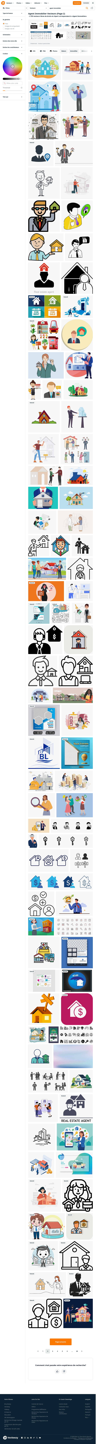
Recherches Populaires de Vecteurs (40, 1413)
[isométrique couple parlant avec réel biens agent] (41, 1165)
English (87, 1404)
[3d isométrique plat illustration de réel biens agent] (74, 805)
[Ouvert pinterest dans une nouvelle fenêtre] (31, 1437)
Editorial (37, 3)
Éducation (7, 1415)
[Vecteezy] (3, 3)
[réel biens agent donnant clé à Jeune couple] (39, 695)
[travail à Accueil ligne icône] (76, 671)
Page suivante (60, 1342)
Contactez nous (64, 1407)
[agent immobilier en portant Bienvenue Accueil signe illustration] (82, 545)
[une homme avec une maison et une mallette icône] (77, 1195)
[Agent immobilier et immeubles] (44, 335)
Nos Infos (62, 1409)
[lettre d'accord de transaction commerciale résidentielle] (42, 522)
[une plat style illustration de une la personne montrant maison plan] (79, 365)
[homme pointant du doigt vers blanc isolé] (32, 841)
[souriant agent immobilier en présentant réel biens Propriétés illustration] (43, 126)
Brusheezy (7, 1404)
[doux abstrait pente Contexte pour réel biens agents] (73, 1056)
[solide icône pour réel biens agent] (77, 278)
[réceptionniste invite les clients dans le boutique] (41, 926)
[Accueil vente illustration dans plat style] (43, 449)
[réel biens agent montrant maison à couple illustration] (43, 1108)
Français (87, 1415)
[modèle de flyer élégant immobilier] (77, 952)
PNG (44, 51)
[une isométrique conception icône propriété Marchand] (77, 216)
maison (63, 51)
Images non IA (9, 29)
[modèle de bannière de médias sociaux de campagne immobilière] (77, 753)
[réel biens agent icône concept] (44, 278)
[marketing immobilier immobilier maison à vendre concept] (77, 183)
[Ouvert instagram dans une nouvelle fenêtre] (25, 1437)
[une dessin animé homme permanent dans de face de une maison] (43, 1256)
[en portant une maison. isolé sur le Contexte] (43, 498)
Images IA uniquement (12, 26)
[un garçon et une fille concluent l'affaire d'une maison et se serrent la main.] (45, 475)
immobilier (73, 51)
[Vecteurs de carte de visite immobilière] (44, 981)
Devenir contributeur (63, 1413)
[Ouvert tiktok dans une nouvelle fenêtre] (34, 1437)
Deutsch (87, 1412)
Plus (45, 3)
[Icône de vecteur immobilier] (77, 1009)
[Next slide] (90, 51)
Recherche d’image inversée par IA (13, 1421)
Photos (18, 3)
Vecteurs (9, 3)
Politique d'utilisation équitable (82, 1439)
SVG (34, 51)
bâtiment (85, 51)
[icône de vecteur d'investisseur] (45, 639)
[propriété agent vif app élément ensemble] (77, 335)
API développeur (9, 1417)
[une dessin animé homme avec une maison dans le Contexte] (60, 545)
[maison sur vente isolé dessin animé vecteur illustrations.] (79, 591)
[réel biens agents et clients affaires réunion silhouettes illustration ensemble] (48, 1081)
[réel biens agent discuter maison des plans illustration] (44, 96)
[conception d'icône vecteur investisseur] (79, 1226)
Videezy (6, 1409)
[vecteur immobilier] (44, 416)
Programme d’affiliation (39, 1409)
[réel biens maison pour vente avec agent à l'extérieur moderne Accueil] (81, 1081)
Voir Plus (83, 35)
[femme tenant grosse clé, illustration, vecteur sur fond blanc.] (34, 390)
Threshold (6, 88)
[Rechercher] (87, 8)
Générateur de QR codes (12, 1429)
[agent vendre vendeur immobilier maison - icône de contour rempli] (44, 216)
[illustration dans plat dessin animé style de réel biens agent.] (73, 695)
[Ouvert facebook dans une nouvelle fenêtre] (22, 1437)
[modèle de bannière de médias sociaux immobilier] (44, 720)
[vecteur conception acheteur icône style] (45, 1313)
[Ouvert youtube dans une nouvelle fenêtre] (40, 1437)
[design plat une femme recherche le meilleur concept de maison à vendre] (44, 1195)
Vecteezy (7, 1407)
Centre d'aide (63, 1404)
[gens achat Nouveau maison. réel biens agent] (74, 1165)
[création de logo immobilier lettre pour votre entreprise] (44, 753)
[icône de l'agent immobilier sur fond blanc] (41, 153)
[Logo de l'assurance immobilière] (77, 981)
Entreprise (7, 1412)
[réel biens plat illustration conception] (78, 390)
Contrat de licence (37, 1404)
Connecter (86, 3)
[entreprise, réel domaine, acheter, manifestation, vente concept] (75, 522)
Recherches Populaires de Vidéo (40, 1421)
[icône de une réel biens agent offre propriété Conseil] (79, 247)
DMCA (33, 1407)
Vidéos (28, 3)
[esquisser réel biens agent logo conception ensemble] (66, 841)
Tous (6, 24)
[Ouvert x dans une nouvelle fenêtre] (37, 1437)
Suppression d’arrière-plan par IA (12, 1425)
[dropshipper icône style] (76, 1256)
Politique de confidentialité (85, 1438)
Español (87, 1407)
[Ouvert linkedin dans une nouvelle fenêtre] (28, 1437)
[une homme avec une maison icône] (42, 671)
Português (88, 1409)
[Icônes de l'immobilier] (60, 613)
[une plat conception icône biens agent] (52, 390)
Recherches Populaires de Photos (40, 1417)
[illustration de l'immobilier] (80, 1284)
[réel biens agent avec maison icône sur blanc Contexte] (40, 1056)
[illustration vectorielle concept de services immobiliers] (40, 781)
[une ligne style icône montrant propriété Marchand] (38, 545)
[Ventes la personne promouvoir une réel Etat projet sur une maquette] (46, 591)
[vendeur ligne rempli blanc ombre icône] (78, 639)
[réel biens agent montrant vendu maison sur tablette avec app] (75, 1136)
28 (77, 1351)
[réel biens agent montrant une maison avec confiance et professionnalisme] (44, 183)
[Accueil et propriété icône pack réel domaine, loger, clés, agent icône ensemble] (76, 1034)
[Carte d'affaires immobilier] (39, 613)
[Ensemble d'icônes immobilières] (44, 306)
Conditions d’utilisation (70, 1438)
